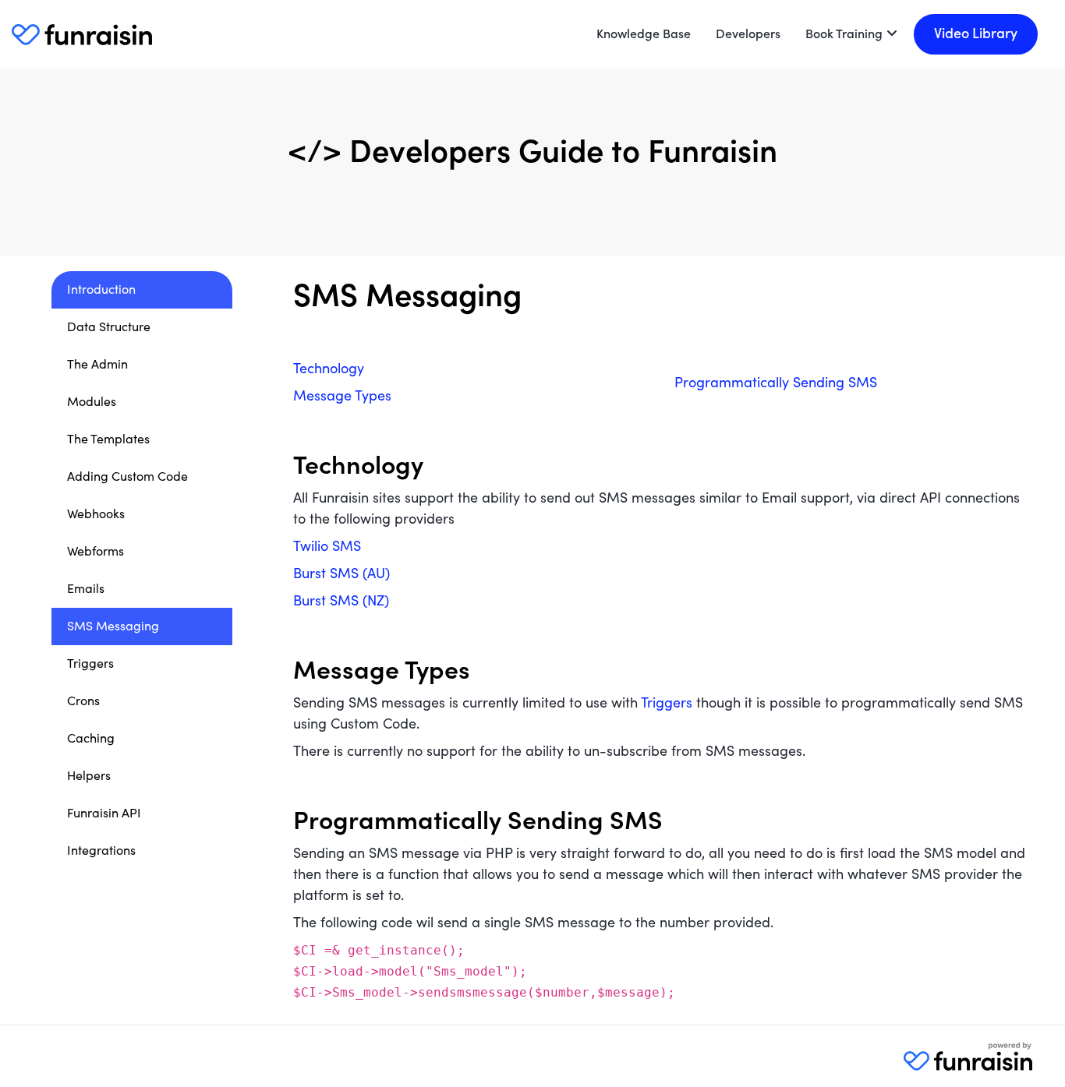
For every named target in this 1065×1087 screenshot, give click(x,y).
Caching (91, 739)
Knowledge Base (643, 34)
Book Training (844, 34)
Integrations (101, 851)
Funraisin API (104, 813)
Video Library (975, 34)
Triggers (90, 664)
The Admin (97, 365)
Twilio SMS (327, 546)
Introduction (101, 290)
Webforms (95, 552)
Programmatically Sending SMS (775, 383)
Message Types (342, 396)
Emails (85, 589)
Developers (748, 34)
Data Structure (108, 327)
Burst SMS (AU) (341, 574)
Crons (83, 701)
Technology (328, 369)
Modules (91, 402)
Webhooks (96, 514)
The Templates (108, 439)
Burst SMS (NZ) (341, 601)
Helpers (89, 776)
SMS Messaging (113, 626)
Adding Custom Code (127, 477)
